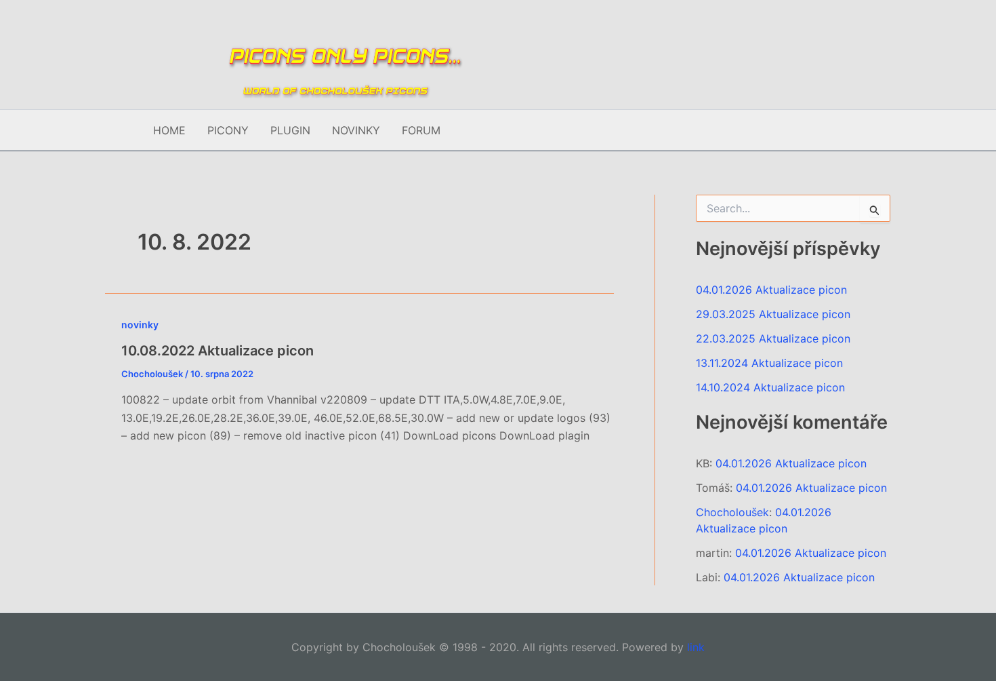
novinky (140, 324)
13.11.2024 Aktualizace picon (769, 363)
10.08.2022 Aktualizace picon (217, 351)
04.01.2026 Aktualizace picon (771, 289)
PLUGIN (290, 130)
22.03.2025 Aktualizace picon (773, 338)
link (696, 647)
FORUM (421, 130)
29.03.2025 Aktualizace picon (773, 314)
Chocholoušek (732, 512)
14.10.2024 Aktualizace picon (770, 387)
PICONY (228, 130)
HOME (169, 130)
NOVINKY (356, 130)
